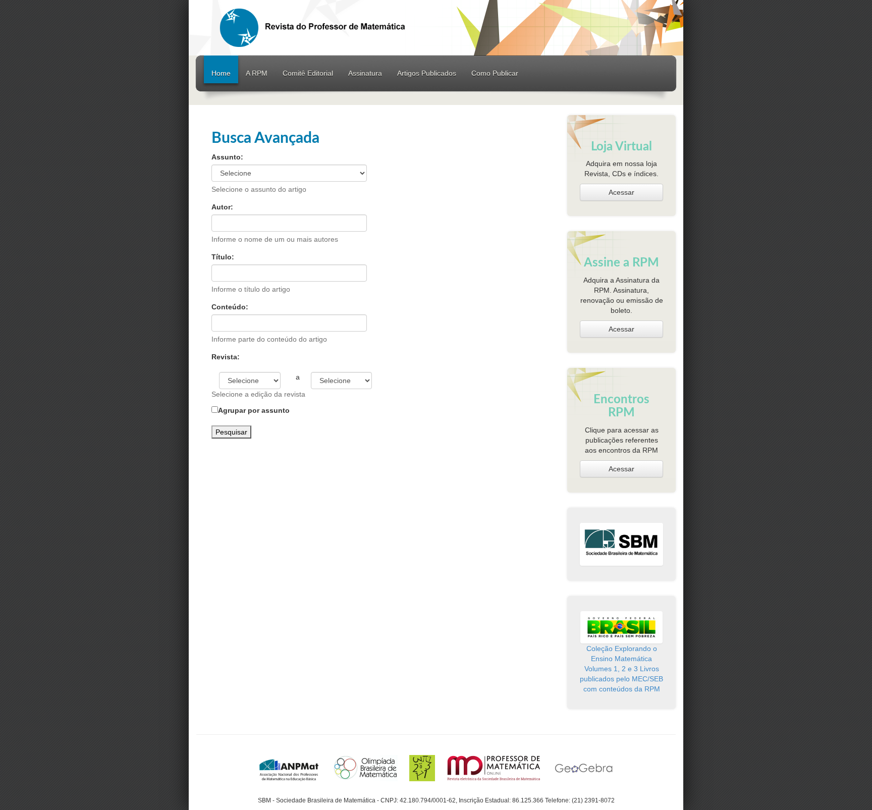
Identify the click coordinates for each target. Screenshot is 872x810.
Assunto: (227, 157)
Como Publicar (494, 73)
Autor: (222, 207)
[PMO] (494, 767)
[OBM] (365, 767)
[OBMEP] (422, 767)
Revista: (225, 357)
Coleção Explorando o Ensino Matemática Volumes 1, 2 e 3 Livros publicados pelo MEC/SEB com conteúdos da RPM (621, 668)
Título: (222, 257)
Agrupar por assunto (254, 410)
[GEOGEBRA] (584, 767)
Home (221, 73)
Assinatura (365, 73)
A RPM (256, 73)
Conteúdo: (229, 307)
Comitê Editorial (308, 73)
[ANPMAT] (289, 767)
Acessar (621, 192)
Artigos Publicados (426, 73)
